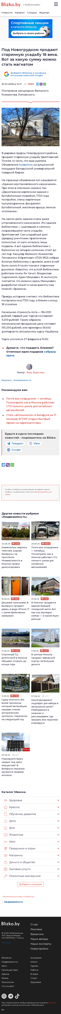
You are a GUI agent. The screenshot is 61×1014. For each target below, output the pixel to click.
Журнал (44, 12)
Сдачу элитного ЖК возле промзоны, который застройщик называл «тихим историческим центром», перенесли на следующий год (14, 709)
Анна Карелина (35, 372)
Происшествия (10, 970)
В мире (34, 974)
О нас (34, 924)
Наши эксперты (40, 943)
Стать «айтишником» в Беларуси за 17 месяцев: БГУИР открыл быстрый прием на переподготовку (31, 419)
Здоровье (35, 982)
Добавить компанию (30, 884)
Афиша (5, 974)
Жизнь (5, 978)
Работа (34, 970)
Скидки (32, 12)
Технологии (8, 982)
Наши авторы (39, 939)
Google (16, 449)
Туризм (34, 966)
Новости (7, 12)
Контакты (6, 942)
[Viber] (41, 84)
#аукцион (7, 380)
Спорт (33, 978)
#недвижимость (22, 380)
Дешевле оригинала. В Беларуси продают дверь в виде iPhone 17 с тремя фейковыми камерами (15, 609)
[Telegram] (37, 84)
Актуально (36, 957)
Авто (35, 524)
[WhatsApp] (44, 84)
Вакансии (37, 934)
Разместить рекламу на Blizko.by (18, 896)
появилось (26, 164)
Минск (33, 962)
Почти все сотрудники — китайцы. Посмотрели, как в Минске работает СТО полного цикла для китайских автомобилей (44, 557)
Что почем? (8, 986)
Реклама (36, 929)
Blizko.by (52, 1002)
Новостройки (39, 948)
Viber (36, 443)
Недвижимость (10, 524)
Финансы (6, 957)
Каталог (20, 12)
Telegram (17, 443)
